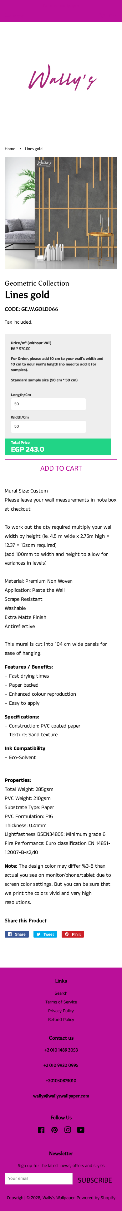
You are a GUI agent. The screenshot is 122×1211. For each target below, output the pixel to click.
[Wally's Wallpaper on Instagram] (67, 1131)
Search (61, 993)
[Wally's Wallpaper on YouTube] (80, 1131)
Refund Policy (61, 1020)
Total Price (20, 443)
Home (10, 148)
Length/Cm (21, 395)
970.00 (24, 349)
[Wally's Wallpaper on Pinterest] (54, 1131)
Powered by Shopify (96, 1198)
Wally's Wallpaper (58, 1198)
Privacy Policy (61, 1011)
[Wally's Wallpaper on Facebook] (41, 1131)
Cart (112, 15)
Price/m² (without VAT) (31, 343)
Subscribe (95, 1180)
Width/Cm (20, 417)
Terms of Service (61, 1002)
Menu (18, 16)
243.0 (35, 449)
